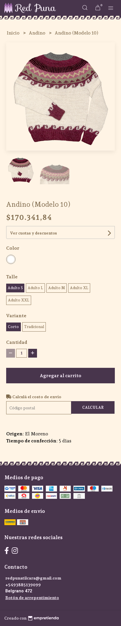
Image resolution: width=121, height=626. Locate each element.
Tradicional (34, 327)
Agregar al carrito (60, 375)
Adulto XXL (18, 300)
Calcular (93, 407)
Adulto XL (79, 288)
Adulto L (35, 288)
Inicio (13, 33)
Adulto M (56, 288)
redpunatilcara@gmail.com (33, 577)
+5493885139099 (23, 584)
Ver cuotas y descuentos (33, 233)
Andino (37, 33)
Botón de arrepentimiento (32, 597)
